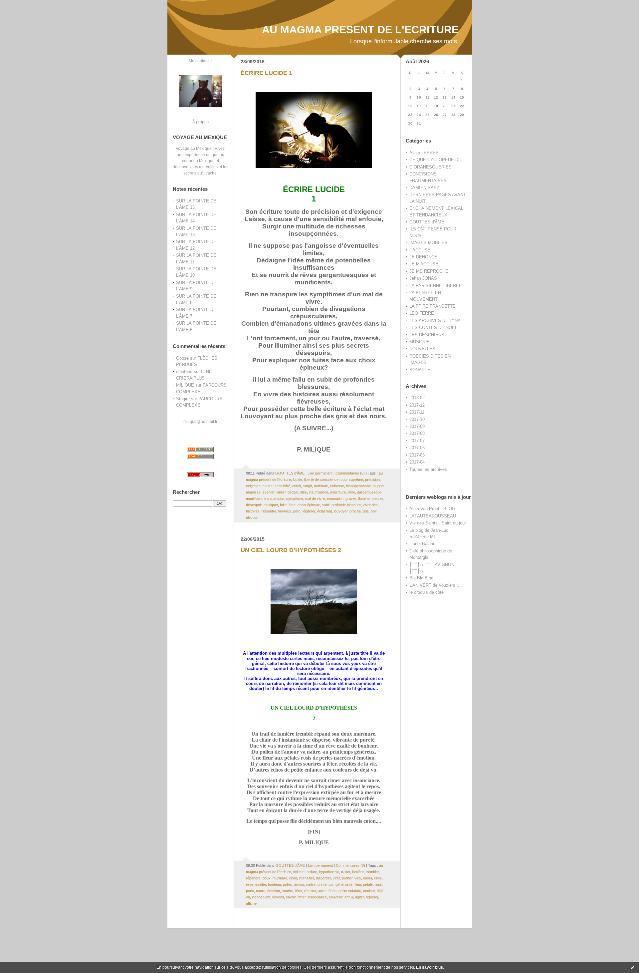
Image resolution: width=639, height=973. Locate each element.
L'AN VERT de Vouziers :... (435, 585)
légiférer (309, 511)
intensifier (306, 878)
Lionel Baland (422, 543)
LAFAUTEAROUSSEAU (432, 515)
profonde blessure (346, 505)
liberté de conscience (321, 480)
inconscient (261, 897)
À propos (200, 122)
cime (378, 878)
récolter (310, 891)
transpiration (274, 498)
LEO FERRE (421, 313)
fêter (298, 891)
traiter (345, 872)
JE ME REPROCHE (428, 271)
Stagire (183, 398)
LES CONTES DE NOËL (433, 327)
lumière (358, 872)
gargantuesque (369, 492)
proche (355, 511)
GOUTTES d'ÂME (426, 221)
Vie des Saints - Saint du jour (437, 522)
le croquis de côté (426, 592)
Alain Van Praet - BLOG (432, 508)
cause (268, 486)
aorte (322, 891)
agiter (359, 897)
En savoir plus (429, 967)
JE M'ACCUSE (423, 263)
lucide (297, 480)
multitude (321, 486)
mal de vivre (315, 498)
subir (325, 505)
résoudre (269, 511)
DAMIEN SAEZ (424, 187)
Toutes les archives (428, 469)
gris (366, 511)
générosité (343, 884)
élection (252, 517)
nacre (260, 891)
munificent (254, 498)
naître (311, 884)
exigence (253, 486)
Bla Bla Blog (421, 577)
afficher (252, 903)
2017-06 (417, 447)
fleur (357, 884)
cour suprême (351, 480)
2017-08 (417, 433)
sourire (287, 891)
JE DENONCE (423, 256)
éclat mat (324, 511)
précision (372, 480)
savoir (291, 897)
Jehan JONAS (423, 278)
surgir (307, 486)
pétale (368, 884)
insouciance (317, 897)
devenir (278, 897)
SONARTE (419, 369)
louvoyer (340, 511)
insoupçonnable (358, 486)
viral (357, 878)
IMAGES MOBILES (428, 242)
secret (377, 498)
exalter (260, 884)
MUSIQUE (419, 341)
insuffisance (318, 492)
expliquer (271, 505)
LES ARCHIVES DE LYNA (435, 320)
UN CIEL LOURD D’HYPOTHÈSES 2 (291, 550)
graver (350, 498)
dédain (293, 492)
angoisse (253, 492)
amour (299, 884)
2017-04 (417, 462)
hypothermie (329, 872)
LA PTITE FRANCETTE (432, 306)
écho (332, 891)
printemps (325, 884)
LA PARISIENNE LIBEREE (435, 285)
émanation (335, 498)
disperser (323, 878)
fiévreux (284, 511)
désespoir (254, 505)
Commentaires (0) (350, 473)
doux (267, 878)
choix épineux (309, 505)
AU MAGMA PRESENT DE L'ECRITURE (360, 30)
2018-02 (417, 397)
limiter (281, 492)
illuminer (364, 498)
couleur (369, 891)
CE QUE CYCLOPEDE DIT (435, 159)
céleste (299, 872)
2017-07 (417, 440)
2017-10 (417, 419)
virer (336, 878)
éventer (269, 492)
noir (373, 511)
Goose (182, 358)
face (292, 505)
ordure (312, 872)
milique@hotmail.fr (200, 421)
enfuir (296, 486)
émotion (273, 891)
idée (303, 492)
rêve (351, 492)
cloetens (184, 371)
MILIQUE (185, 385)
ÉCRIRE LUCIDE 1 (266, 73)
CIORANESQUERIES (430, 166)
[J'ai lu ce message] (632, 967)
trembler (372, 872)
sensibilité (282, 486)
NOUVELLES (422, 348)
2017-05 (417, 455)
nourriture (338, 492)
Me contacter (200, 61)
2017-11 (416, 412)
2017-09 (417, 426)
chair (293, 878)
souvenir (335, 897)
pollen (287, 884)
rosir (378, 884)
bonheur (274, 884)
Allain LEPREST (425, 152)
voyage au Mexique (194, 148)
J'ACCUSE (419, 249)
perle (250, 891)
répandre (253, 878)
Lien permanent (320, 473)
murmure (280, 878)
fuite (283, 505)
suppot (378, 486)
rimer (302, 897)
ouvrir (367, 878)
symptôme (294, 498)
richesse (337, 486)
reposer (372, 897)
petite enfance (349, 891)
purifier (347, 878)
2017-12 (417, 405)
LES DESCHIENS (426, 334)
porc (297, 511)
